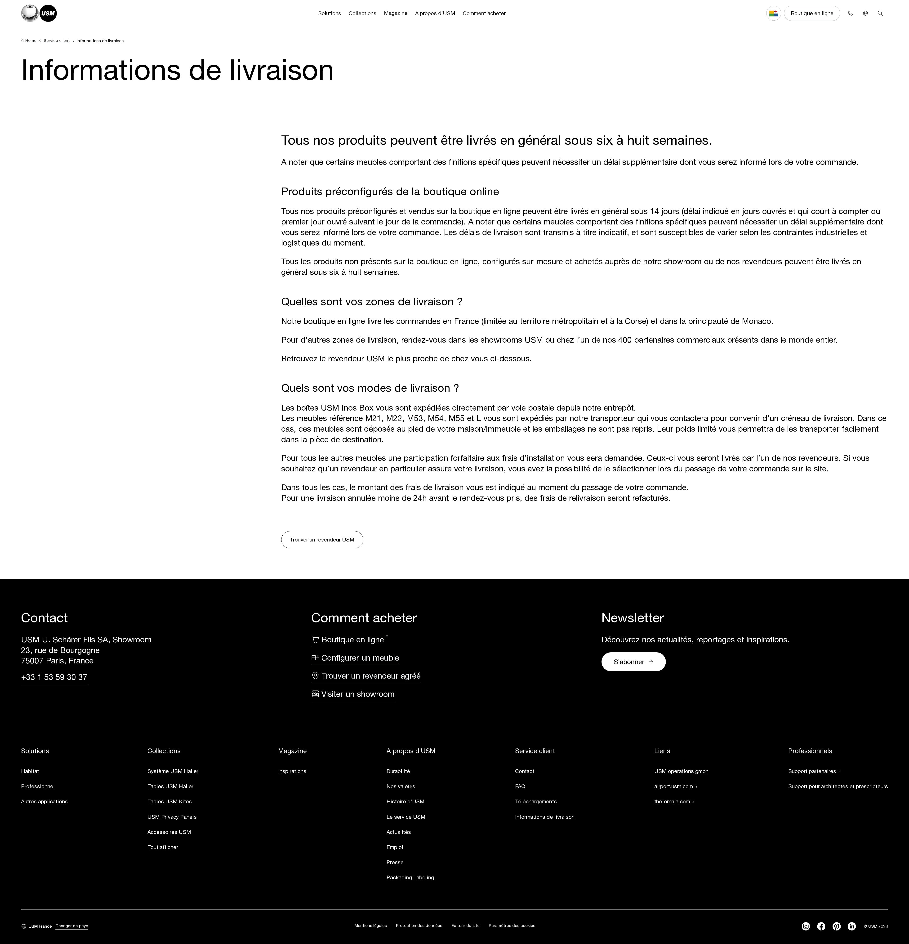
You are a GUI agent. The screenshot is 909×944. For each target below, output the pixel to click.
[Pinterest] (837, 926)
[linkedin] (852, 926)
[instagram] (806, 926)
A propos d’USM (435, 13)
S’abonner (629, 662)
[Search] (880, 13)
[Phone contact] (850, 13)
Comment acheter (484, 13)
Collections (362, 13)
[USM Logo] (39, 13)
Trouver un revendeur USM (322, 539)
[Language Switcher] (865, 13)
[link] (44, 772)
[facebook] (821, 926)
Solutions (329, 13)
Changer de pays (71, 925)
